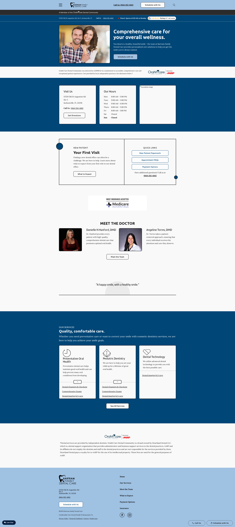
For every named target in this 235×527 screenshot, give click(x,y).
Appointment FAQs (150, 160)
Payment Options (150, 167)
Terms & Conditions (76, 518)
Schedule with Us (152, 5)
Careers (86, 518)
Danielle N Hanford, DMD (101, 229)
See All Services (118, 406)
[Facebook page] (122, 515)
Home (122, 476)
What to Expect (85, 174)
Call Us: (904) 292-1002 (123, 5)
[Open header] (61, 5)
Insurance (124, 508)
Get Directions (74, 115)
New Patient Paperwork (150, 153)
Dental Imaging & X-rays (72, 396)
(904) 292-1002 (108, 18)
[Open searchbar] (174, 5)
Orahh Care (93, 518)
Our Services (125, 483)
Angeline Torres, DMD (159, 229)
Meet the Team (117, 257)
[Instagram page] (129, 515)
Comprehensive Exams (72, 391)
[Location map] (158, 104)
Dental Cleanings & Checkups (74, 387)
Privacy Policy (63, 518)
